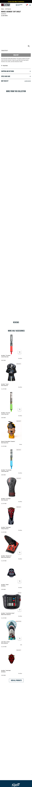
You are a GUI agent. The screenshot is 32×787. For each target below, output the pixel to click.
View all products (16, 680)
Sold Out (16, 55)
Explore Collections (16, 1)
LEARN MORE (27, 81)
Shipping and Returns (7, 71)
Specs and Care (5, 76)
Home (2, 9)
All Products (8, 9)
